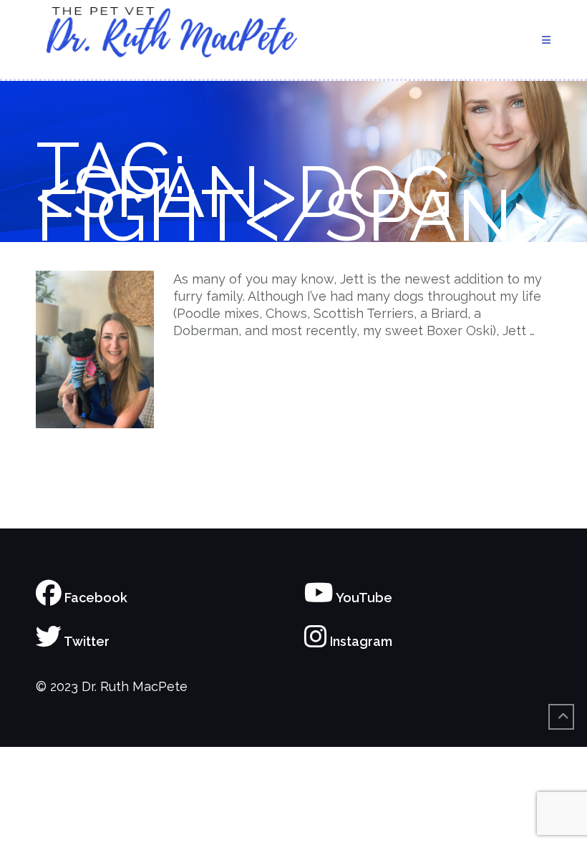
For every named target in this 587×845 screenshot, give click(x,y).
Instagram (359, 641)
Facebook (94, 597)
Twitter (86, 641)
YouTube (363, 597)
